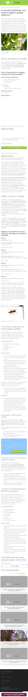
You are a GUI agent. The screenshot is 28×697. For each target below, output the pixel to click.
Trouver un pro (15, 147)
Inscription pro (4, 691)
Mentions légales (5, 673)
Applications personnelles (14, 7)
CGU (2, 675)
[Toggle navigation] (26, 2)
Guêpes (6, 7)
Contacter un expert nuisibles (14, 695)
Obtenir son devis (18, 321)
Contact (3, 683)
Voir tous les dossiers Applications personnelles (17, 573)
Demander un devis (19, 451)
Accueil (2, 7)
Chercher (13, 566)
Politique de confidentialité (7, 676)
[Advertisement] (14, 111)
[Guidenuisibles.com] (14, 2)
